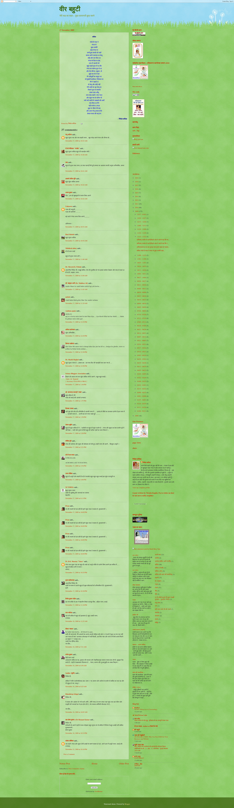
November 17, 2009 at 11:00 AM (76, 259)
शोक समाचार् (136, 585)
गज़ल (134, 600)
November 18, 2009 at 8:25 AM (75, 686)
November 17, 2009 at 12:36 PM (76, 352)
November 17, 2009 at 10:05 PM (76, 512)
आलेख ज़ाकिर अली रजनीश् (163, 561)
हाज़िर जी (135, 615)
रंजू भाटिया (68, 134)
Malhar (137, 707)
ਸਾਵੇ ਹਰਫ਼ (137, 756)
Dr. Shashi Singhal (72, 359)
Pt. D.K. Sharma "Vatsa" (74, 561)
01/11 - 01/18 (142, 407)
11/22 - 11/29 (142, 233)
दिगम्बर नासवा (69, 408)
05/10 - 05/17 (142, 352)
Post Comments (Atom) (76, 768)
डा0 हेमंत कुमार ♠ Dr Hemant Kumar (77, 719)
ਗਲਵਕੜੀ (137, 766)
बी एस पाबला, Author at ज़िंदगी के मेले (146, 726)
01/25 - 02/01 (142, 400)
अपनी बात (158, 554)
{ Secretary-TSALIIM (72, 381)
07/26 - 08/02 (142, 311)
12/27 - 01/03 (142, 214)
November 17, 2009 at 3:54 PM (75, 466)
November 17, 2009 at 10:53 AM (76, 227)
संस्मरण (157, 616)
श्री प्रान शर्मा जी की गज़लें (163, 609)
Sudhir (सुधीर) (70, 673)
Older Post (124, 763)
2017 (137, 185)
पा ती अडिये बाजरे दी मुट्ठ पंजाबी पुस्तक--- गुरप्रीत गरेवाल (164, 598)
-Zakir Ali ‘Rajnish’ (72, 379)
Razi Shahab (69, 234)
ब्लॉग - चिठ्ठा (136, 131)
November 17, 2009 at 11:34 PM (76, 605)
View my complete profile (141, 487)
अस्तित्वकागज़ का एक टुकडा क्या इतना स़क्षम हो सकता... (153, 247)
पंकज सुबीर (68, 424)
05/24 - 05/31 (142, 344)
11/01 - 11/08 (142, 259)
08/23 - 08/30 (142, 296)
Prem (67, 506)
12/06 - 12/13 (142, 225)
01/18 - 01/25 (142, 403)
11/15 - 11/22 (142, 236)
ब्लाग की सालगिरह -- (139, 672)
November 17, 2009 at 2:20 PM (75, 433)
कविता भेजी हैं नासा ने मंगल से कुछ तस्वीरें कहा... (151, 250)
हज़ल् (156, 619)
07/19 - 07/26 (142, 314)
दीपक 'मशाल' (69, 628)
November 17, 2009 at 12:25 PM (76, 322)
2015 (137, 193)
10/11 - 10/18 (142, 270)
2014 (137, 196)
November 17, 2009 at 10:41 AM (76, 171)
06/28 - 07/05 (142, 326)
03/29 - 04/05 (142, 374)
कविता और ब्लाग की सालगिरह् (163, 574)
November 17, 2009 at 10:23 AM (76, 141)
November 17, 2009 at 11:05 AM (76, 289)
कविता (157, 564)
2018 (137, 181)
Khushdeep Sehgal (72, 694)
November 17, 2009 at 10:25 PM (76, 572)
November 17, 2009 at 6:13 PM (75, 498)
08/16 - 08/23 (142, 300)
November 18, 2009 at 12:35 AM (76, 621)
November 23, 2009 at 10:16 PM (76, 749)
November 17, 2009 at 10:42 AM (76, 185)
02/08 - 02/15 (142, 392)
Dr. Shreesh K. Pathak (73, 267)
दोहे (156, 594)
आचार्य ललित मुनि (70, 178)
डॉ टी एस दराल (69, 454)
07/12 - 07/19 (142, 318)
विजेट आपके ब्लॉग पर (137, 86)
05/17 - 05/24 (142, 348)
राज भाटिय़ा (68, 612)
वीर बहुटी (69, 9)
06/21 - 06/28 (142, 329)
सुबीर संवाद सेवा (139, 744)
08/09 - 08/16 (142, 303)
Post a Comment (69, 754)
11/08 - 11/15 (142, 255)
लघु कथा (157, 602)
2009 (137, 211)
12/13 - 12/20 (142, 222)
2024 (137, 178)
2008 (137, 416)
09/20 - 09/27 (142, 281)
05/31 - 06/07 (142, 340)
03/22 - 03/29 (142, 378)
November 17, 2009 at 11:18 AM (76, 303)
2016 (137, 189)
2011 (137, 204)
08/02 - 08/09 (142, 307)
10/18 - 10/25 (142, 266)
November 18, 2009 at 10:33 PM (76, 733)
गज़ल (134, 659)
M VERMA (69, 487)
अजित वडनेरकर (70, 329)
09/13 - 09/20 (142, 285)
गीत (156, 591)
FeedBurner (98, 791)
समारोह (157, 612)
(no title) (135, 555)
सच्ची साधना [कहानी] (139, 630)
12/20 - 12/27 (142, 218)
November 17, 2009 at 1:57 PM (75, 401)
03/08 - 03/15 (142, 381)
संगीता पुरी (68, 441)
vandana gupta (70, 311)
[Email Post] (81, 123)
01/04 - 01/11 (142, 411)
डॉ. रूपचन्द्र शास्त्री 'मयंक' (73, 392)
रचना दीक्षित (68, 473)
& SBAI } (83, 381)
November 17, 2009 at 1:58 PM (75, 417)
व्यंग (156, 606)
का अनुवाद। (158, 581)
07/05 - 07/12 (142, 322)
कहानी (157, 577)
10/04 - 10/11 (142, 274)
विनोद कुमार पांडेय (70, 598)
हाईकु (156, 622)
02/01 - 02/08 (142, 396)
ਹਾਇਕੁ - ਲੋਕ (138, 764)
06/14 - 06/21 (142, 333)
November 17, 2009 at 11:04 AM (76, 275)
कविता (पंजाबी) (159, 568)
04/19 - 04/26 (142, 363)
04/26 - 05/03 (142, 359)
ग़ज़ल (156, 587)
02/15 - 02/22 (142, 389)
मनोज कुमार (68, 654)
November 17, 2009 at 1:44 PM (75, 384)
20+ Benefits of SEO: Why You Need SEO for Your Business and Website (151, 738)
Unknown (68, 206)
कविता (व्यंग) (158, 571)
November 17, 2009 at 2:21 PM (75, 447)
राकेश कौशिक (69, 740)
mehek (67, 297)
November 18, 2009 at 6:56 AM (75, 665)
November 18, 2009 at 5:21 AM (75, 647)
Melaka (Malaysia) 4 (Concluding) (145, 709)
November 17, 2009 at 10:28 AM (76, 155)
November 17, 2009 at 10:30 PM (76, 591)
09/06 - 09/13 (142, 289)
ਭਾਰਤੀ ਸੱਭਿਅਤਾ (139, 758)
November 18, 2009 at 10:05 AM (76, 712)
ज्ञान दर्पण (137, 718)
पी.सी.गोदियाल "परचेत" (72, 148)
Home (94, 763)
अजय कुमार (68, 192)
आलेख (157, 558)
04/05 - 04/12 (142, 370)
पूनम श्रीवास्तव (69, 580)
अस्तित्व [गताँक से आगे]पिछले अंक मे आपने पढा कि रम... (153, 240)
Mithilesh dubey (71, 248)
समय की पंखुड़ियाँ (139, 735)
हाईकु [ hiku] (137, 687)
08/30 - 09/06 (142, 292)
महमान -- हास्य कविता (139, 644)
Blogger (127, 804)
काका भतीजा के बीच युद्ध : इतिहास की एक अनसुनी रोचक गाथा (151, 720)
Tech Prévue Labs (140, 715)
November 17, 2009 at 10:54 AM (76, 241)
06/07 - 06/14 (142, 337)
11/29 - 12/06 (142, 229)
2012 (137, 200)
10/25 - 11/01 (142, 263)
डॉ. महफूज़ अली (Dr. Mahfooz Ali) (76, 283)
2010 (137, 207)
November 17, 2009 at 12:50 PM (76, 366)
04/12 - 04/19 (142, 366)
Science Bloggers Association (75, 373)
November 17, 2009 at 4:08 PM (75, 480)
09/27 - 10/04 (142, 277)
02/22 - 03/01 (142, 385)
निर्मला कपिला (147, 462)
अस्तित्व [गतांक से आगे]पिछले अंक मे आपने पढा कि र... (153, 243)
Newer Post (64, 763)
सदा (66, 162)
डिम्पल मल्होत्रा (69, 343)
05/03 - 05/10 (142, 355)
